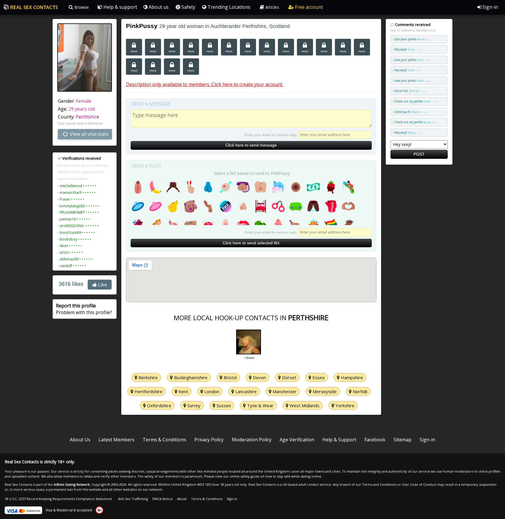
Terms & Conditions (164, 439)
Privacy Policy (209, 439)
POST (419, 154)
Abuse (182, 499)
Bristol (229, 377)
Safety (187, 7)
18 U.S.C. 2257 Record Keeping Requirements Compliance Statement (58, 499)
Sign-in (489, 7)
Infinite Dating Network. (72, 484)
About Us (80, 439)
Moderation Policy (251, 439)
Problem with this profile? (84, 308)
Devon (259, 377)
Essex (318, 377)
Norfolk (359, 391)
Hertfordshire (147, 391)
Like (102, 284)
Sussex (223, 405)
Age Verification (297, 439)
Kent (182, 391)
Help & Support (339, 439)
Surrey (193, 405)
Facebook (374, 439)
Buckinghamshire (190, 377)
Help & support (119, 7)
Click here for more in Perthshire (80, 123)
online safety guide (245, 476)
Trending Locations (228, 7)
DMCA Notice (162, 499)
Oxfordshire (158, 405)
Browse (81, 7)
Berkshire (147, 377)
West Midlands (303, 405)
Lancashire (245, 391)
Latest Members (116, 439)
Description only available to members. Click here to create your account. (204, 84)
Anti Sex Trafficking (133, 499)
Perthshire (87, 117)
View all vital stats (88, 134)
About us (158, 7)
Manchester (284, 391)
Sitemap (402, 439)
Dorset (288, 377)
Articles (271, 7)
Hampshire (351, 377)
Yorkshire (344, 405)
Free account (308, 7)
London (211, 391)
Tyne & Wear (260, 405)
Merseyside (324, 391)
